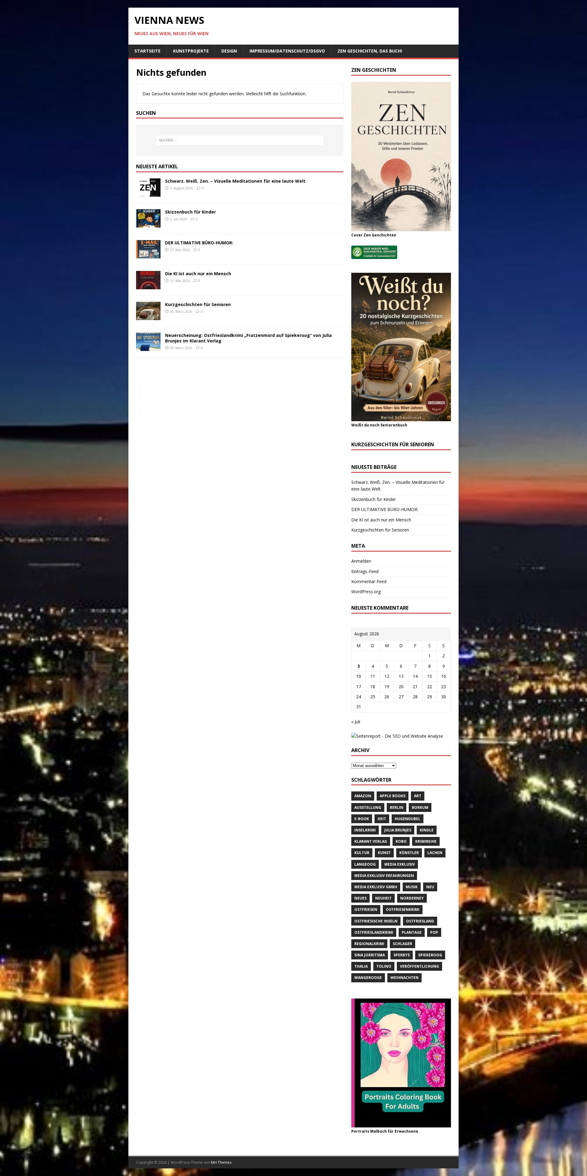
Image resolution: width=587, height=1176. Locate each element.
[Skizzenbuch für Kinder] (148, 224)
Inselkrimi (365, 830)
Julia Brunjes (397, 830)
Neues (360, 898)
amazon (362, 795)
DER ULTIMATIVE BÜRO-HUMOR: (199, 243)
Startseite (148, 51)
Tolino (383, 966)
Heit (382, 818)
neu (430, 886)
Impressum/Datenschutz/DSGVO (287, 51)
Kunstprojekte (191, 51)
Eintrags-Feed (364, 571)
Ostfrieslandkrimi (373, 932)
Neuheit (383, 898)
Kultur (361, 852)
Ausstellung (367, 807)
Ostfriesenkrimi (402, 909)
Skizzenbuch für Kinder (190, 212)
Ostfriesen (365, 909)
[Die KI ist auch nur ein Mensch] (148, 286)
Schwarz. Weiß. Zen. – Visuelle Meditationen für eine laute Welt (235, 181)
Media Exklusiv (399, 864)
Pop (434, 932)
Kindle (427, 830)
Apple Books (392, 795)
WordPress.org (366, 591)
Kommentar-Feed (368, 581)
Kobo (401, 841)
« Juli (355, 722)
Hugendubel (407, 818)
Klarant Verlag (370, 841)
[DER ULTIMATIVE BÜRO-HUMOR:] (148, 255)
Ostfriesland (420, 921)
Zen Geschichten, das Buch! (370, 51)
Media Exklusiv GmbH (375, 886)
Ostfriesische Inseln (375, 921)
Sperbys (401, 955)
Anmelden (361, 561)
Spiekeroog (430, 955)
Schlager (402, 943)
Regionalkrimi (369, 943)
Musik (412, 886)
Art (417, 795)
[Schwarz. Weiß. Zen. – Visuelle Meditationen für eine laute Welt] (148, 193)
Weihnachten (404, 977)
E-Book (361, 818)
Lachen (434, 852)
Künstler (409, 852)
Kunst (384, 852)
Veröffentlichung (419, 966)
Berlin (396, 807)
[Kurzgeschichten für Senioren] (148, 317)
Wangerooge (368, 977)
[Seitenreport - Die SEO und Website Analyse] (397, 736)
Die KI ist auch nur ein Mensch (198, 273)
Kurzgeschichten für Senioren (198, 304)
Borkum (420, 807)
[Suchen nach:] (239, 140)
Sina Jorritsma (369, 955)
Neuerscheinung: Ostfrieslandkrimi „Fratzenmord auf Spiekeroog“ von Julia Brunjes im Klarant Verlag (248, 338)
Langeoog (365, 864)
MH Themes (221, 1162)
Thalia (361, 966)
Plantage (412, 932)
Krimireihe (426, 841)
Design (229, 51)
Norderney (412, 898)
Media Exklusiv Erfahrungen (384, 875)
